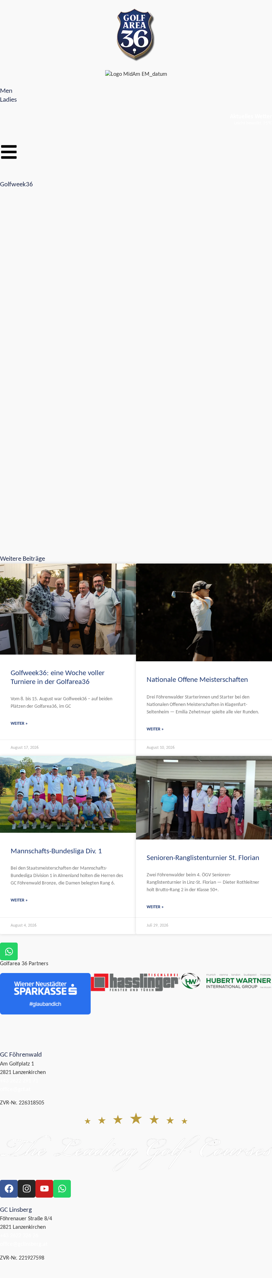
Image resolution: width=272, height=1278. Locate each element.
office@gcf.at (15, 1089)
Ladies (8, 100)
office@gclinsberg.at (23, 1244)
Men (6, 91)
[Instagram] (26, 1189)
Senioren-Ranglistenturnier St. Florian (203, 858)
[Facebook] (9, 1189)
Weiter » (19, 724)
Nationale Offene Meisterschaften (197, 680)
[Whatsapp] (62, 1189)
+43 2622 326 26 (19, 1236)
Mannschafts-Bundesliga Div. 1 (56, 851)
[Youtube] (44, 1189)
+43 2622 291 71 (19, 1081)
